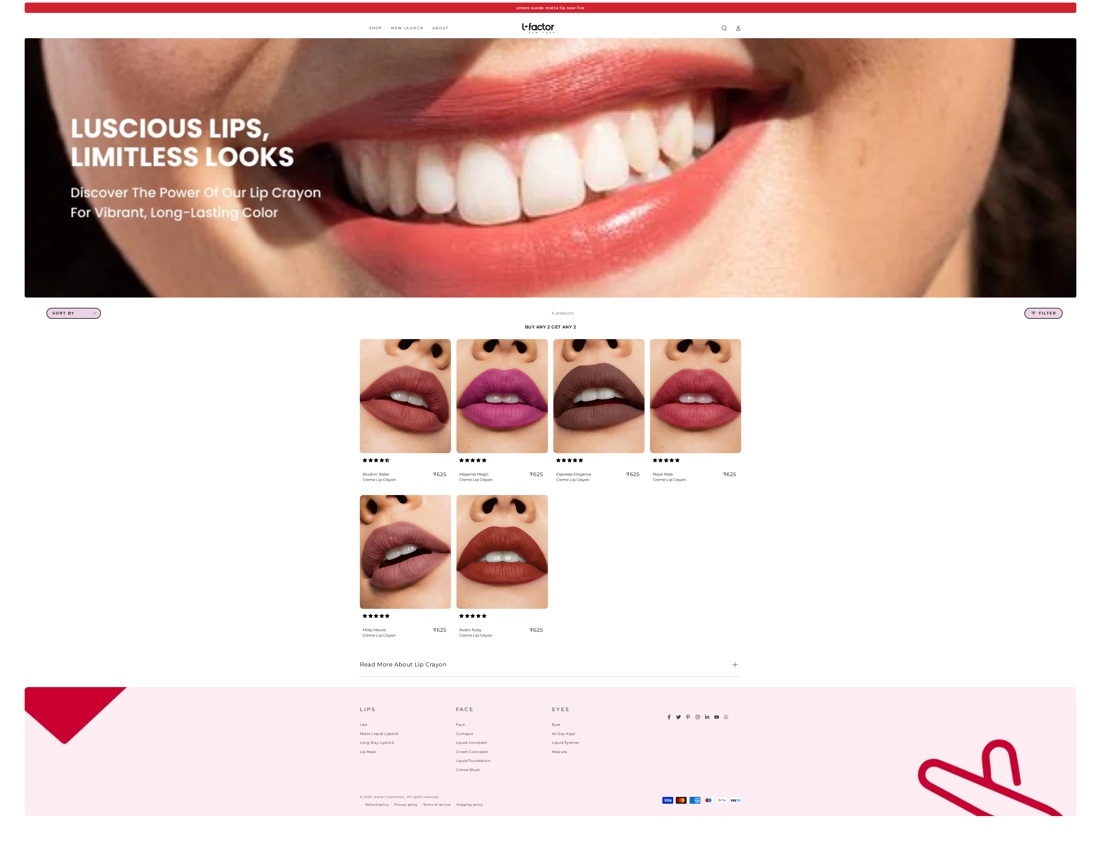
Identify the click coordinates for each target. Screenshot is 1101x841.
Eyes (556, 724)
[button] (377, 460)
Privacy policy (406, 805)
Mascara (559, 752)
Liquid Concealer (471, 742)
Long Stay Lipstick (377, 742)
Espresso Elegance (573, 474)
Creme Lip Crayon (379, 479)
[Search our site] (724, 28)
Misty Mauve (374, 629)
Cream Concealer (472, 752)
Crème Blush (468, 770)
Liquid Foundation (473, 760)
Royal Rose (663, 474)
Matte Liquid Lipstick (379, 734)
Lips (363, 724)
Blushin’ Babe (376, 474)
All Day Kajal (563, 734)
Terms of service (437, 805)
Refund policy (377, 805)
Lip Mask (368, 752)
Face (460, 724)
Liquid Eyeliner (566, 742)
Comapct (464, 734)
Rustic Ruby (470, 629)
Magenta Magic (474, 474)
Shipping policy (469, 805)
